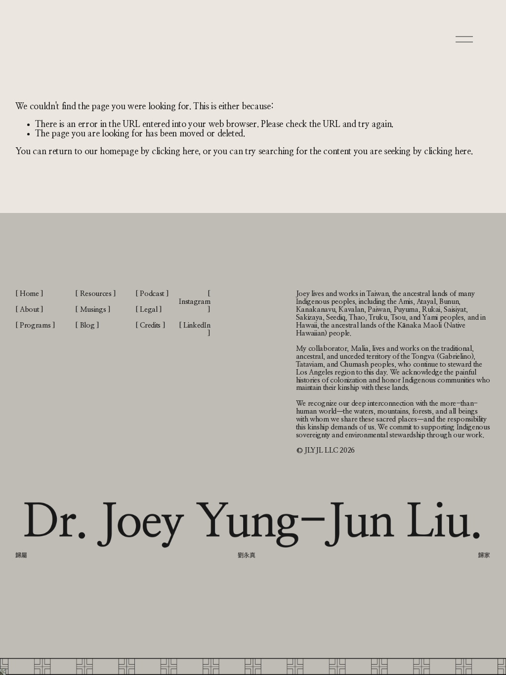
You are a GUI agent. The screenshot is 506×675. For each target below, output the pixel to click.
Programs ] (37, 325)
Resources (96, 293)
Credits (150, 325)
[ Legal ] (148, 309)
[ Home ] (29, 293)
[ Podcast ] (152, 293)
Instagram (194, 301)
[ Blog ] (87, 325)
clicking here (175, 151)
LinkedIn (196, 325)
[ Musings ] (92, 309)
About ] (31, 309)
